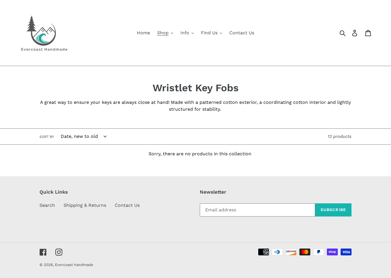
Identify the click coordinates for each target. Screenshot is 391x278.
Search (47, 205)
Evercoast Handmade (74, 265)
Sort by (47, 137)
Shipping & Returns (85, 205)
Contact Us (127, 205)
